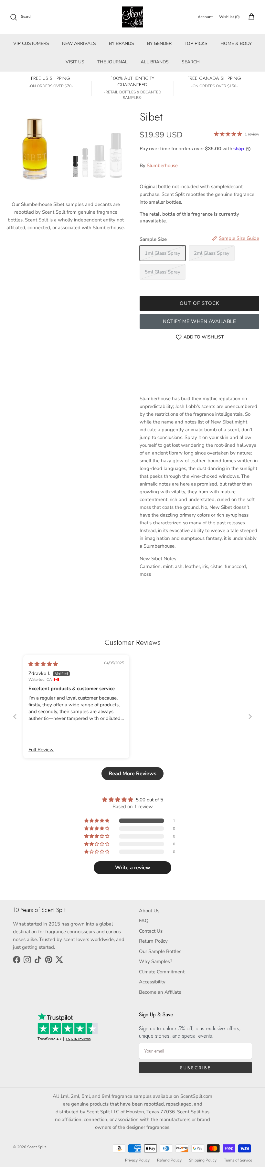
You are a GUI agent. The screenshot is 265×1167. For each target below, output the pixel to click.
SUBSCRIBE (195, 1068)
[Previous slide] (15, 716)
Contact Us (151, 931)
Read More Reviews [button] (132, 773)
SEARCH (191, 62)
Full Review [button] (41, 749)
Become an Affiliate (160, 992)
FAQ (144, 920)
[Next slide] (250, 716)
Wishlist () (229, 16)
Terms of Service (238, 1160)
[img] (43, 664)
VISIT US (75, 62)
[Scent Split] (132, 16)
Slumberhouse (162, 165)
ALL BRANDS (155, 62)
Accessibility (152, 982)
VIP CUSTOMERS (31, 43)
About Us (149, 910)
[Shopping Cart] (250, 17)
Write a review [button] (132, 867)
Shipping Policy (203, 1160)
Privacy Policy (137, 1160)
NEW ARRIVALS (79, 43)
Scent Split (36, 1147)
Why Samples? (155, 961)
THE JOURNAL (112, 62)
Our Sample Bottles (160, 951)
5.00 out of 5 (149, 800)
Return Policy (153, 941)
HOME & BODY (236, 43)
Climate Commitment (162, 972)
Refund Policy (169, 1160)
